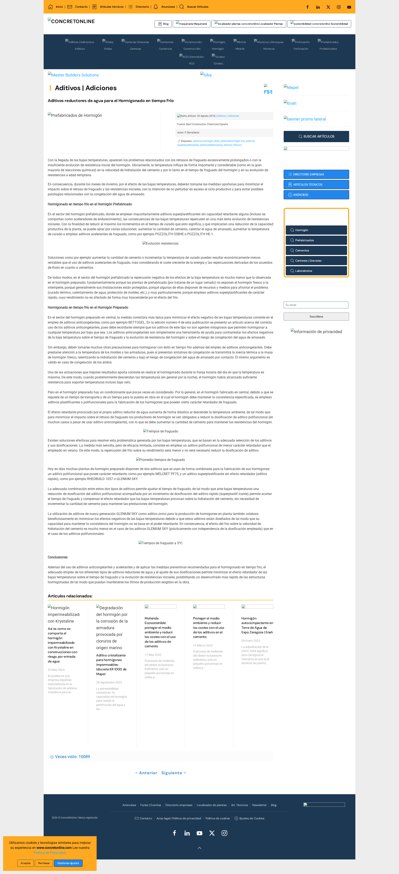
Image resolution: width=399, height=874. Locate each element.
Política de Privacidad (49, 853)
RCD (191, 63)
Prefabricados (328, 48)
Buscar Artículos (197, 7)
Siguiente (171, 773)
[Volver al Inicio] (96, 24)
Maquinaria (200, 24)
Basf (216, 141)
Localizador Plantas (271, 24)
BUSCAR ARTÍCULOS (319, 136)
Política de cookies (218, 818)
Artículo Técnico (233, 145)
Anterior (148, 773)
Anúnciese (129, 805)
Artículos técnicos (111, 7)
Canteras (135, 48)
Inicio (59, 7)
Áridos (108, 48)
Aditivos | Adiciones (86, 88)
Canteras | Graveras (308, 260)
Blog (165, 24)
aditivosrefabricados (211, 145)
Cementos (165, 48)
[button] (316, 331)
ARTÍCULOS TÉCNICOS (307, 184)
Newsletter (259, 805)
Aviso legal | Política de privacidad (178, 818)
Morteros (269, 48)
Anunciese (168, 7)
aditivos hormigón (203, 141)
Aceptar (26, 863)
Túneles (218, 63)
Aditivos (80, 48)
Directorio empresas (178, 805)
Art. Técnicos (239, 805)
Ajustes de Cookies (251, 818)
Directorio (142, 7)
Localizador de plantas (212, 805)
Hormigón (218, 48)
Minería (239, 48)
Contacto (81, 7)
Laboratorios (303, 271)
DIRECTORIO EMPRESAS (308, 174)
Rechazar (44, 863)
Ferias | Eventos (150, 805)
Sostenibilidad (339, 24)
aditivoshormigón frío (232, 141)
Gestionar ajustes (68, 863)
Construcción (192, 48)
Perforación (301, 48)
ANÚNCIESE (300, 195)
